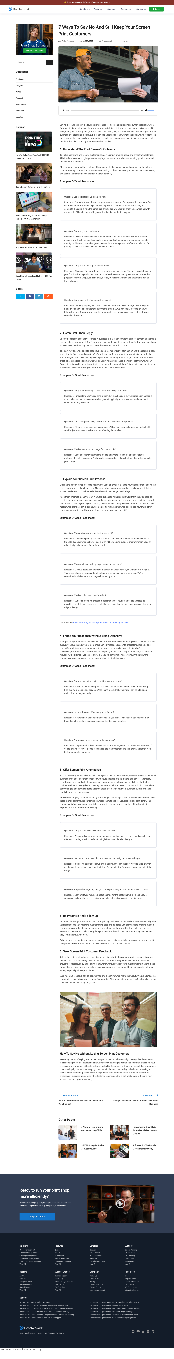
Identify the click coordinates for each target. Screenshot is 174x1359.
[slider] (151, 110)
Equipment (20, 79)
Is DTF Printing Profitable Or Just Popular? (92, 1147)
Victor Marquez (68, 41)
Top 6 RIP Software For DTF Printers (31, 247)
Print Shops (21, 104)
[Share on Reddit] (48, 296)
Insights (124, 41)
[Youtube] (138, 1331)
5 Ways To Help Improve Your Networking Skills (92, 1129)
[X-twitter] (153, 1331)
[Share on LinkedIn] (39, 296)
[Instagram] (143, 1331)
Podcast (19, 98)
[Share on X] (20, 296)
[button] (120, 1204)
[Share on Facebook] (30, 296)
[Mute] (146, 110)
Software (20, 111)
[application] (108, 110)
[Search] (49, 62)
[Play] (63, 110)
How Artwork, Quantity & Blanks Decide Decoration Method (145, 1130)
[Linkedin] (148, 1331)
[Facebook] (133, 1331)
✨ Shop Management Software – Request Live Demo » (87, 2)
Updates (19, 117)
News (18, 92)
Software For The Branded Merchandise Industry (145, 1147)
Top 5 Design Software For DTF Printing (33, 187)
